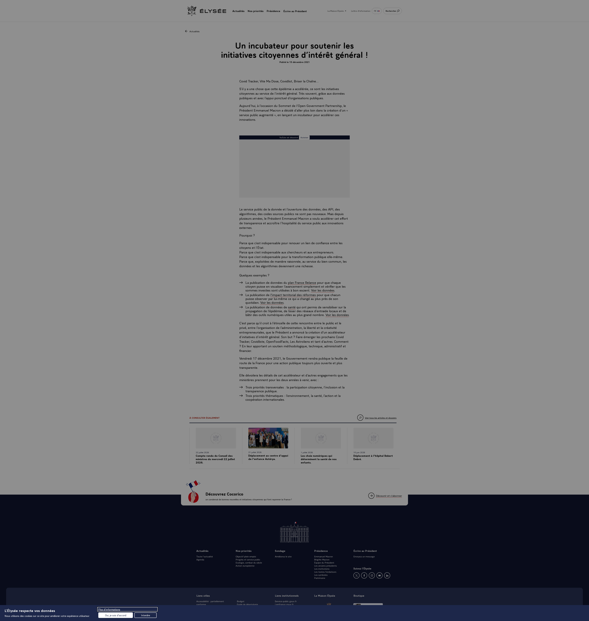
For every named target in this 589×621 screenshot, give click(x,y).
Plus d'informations (109, 609)
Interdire (145, 615)
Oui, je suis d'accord (115, 615)
